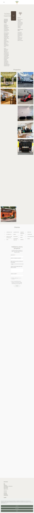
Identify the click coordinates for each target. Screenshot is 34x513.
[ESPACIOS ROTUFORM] (25, 164)
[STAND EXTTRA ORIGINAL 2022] (8, 147)
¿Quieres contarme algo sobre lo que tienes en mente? (16, 267)
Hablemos (5, 485)
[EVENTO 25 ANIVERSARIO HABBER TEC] (25, 130)
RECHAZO (17, 508)
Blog (4, 484)
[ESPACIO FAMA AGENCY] (25, 113)
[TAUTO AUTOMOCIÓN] (25, 96)
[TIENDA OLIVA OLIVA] (8, 130)
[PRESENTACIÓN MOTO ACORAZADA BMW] (25, 180)
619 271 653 (6, 488)
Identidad (5, 492)
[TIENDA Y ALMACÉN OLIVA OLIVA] (8, 113)
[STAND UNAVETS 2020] (8, 180)
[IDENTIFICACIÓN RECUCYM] (25, 80)
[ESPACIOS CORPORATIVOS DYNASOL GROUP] (8, 164)
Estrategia (5, 493)
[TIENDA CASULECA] (8, 96)
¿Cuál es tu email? (13, 273)
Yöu (4, 483)
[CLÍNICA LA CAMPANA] (8, 214)
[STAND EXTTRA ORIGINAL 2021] (25, 147)
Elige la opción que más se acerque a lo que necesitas (17, 262)
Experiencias (6, 494)
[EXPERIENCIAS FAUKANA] (8, 80)
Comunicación (6, 495)
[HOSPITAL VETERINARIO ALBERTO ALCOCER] (25, 197)
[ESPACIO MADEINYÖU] (8, 197)
